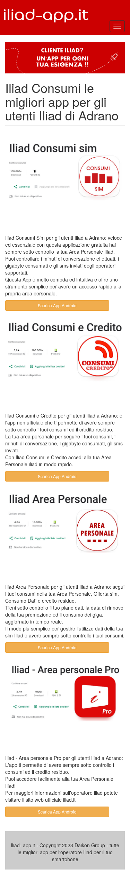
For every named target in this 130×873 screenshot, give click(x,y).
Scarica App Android (57, 305)
